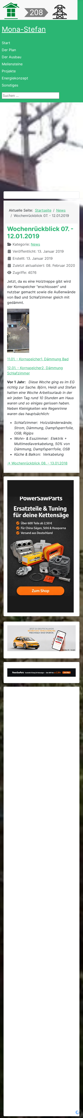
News (35, 244)
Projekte (9, 71)
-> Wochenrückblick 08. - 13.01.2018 (37, 463)
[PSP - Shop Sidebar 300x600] (40, 546)
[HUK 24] (41, 638)
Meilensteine (12, 64)
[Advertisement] (41, 146)
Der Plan (9, 50)
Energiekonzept (15, 78)
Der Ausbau (11, 57)
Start (6, 43)
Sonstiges (10, 85)
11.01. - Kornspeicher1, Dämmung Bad (38, 359)
